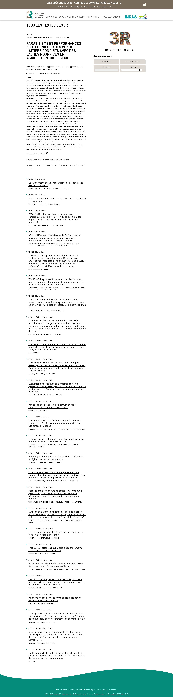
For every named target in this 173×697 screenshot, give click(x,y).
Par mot (133, 67)
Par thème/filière (133, 62)
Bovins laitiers (31, 37)
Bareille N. (80, 165)
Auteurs (69, 17)
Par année (106, 67)
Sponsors (80, 17)
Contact (59, 690)
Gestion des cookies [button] (109, 690)
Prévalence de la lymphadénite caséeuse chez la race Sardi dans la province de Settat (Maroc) (56, 565)
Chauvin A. (72, 165)
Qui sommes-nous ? (55, 17)
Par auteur (106, 62)
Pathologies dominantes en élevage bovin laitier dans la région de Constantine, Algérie (56, 457)
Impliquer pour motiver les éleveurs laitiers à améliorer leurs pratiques (57, 199)
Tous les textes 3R (111, 17)
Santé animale (64, 37)
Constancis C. (30, 165)
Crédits (65, 690)
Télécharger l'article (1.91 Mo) (35, 154)
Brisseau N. (64, 165)
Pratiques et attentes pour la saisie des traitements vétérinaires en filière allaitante (55, 549)
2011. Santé (30, 34)
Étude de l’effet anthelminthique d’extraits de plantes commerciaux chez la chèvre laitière (56, 440)
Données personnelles (76, 690)
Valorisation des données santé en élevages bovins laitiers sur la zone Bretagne (54, 599)
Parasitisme (54, 37)
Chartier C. (39, 165)
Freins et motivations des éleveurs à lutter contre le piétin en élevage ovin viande (55, 533)
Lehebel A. (56, 165)
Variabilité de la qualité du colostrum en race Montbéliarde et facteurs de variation (52, 406)
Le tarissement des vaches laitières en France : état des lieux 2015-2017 (55, 184)
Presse (98, 690)
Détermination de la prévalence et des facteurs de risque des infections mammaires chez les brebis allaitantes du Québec (54, 423)
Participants (92, 17)
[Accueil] (35, 15)
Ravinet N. (29, 168)
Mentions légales (89, 690)
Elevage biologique (43, 37)
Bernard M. (47, 165)
